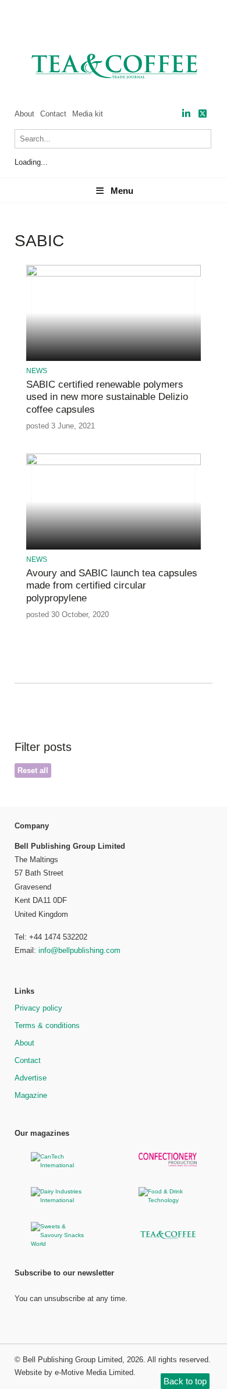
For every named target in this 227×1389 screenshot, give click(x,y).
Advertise (31, 1077)
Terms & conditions (47, 1025)
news (36, 371)
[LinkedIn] (186, 114)
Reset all (32, 770)
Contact (53, 113)
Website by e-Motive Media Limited (74, 1372)
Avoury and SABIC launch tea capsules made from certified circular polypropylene (111, 586)
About (24, 113)
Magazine (31, 1095)
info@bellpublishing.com (79, 950)
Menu (122, 191)
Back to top (185, 1381)
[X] (202, 114)
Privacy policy (38, 1008)
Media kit (87, 113)
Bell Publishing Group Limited (72, 1359)
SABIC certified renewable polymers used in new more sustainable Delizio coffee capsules (107, 397)
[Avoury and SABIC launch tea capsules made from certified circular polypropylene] (113, 463)
